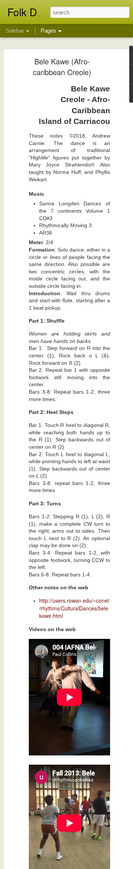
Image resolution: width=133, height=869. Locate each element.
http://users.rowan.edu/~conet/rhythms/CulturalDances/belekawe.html (74, 608)
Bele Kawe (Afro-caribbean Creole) (62, 66)
